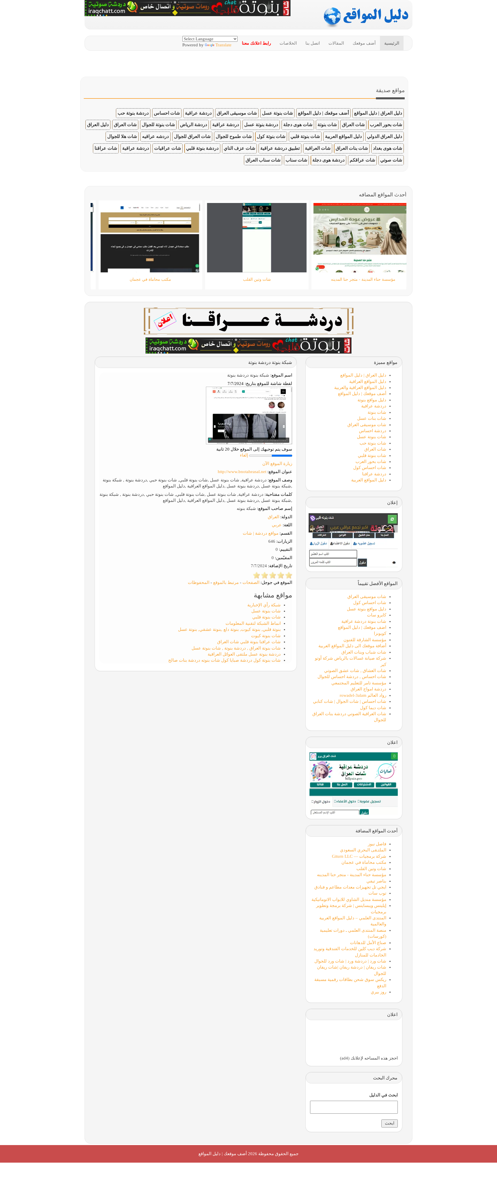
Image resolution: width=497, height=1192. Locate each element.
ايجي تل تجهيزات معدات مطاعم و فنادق (350, 887)
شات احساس (167, 113)
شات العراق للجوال (192, 136)
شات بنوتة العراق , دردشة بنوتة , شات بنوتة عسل (236, 648)
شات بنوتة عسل (277, 113)
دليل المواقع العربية (343, 136)
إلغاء (244, 455)
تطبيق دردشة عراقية (280, 148)
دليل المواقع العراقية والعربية (360, 387)
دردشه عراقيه (155, 136)
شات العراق (353, 124)
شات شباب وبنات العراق (363, 652)
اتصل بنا (312, 43)
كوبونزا (380, 633)
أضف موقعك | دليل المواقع (323, 113)
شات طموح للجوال (234, 136)
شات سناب (296, 159)
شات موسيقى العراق (237, 113)
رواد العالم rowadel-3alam (363, 695)
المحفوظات (198, 582)
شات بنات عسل (371, 418)
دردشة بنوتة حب (133, 113)
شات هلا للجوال (122, 136)
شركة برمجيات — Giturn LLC (359, 856)
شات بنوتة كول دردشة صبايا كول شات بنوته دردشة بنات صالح (224, 660)
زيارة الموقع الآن (277, 463)
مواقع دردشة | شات (260, 533)
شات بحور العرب (386, 124)
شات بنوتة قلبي (305, 136)
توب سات (377, 893)
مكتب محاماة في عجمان (363, 862)
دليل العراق (98, 124)
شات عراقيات (167, 148)
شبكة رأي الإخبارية (264, 605)
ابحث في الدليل (383, 1095)
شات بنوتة (327, 124)
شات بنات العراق (352, 148)
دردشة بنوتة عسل (261, 124)
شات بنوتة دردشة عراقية (363, 621)
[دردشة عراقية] (248, 345)
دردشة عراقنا (374, 474)
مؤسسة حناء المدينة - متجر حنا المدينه (351, 874)
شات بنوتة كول (271, 136)
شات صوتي (391, 159)
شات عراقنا (106, 148)
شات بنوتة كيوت (266, 635)
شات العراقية (317, 148)
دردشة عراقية (198, 113)
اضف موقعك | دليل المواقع (362, 627)
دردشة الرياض (193, 124)
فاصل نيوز (377, 844)
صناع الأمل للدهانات (368, 942)
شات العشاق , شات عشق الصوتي (355, 670)
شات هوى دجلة (297, 124)
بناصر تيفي (376, 881)
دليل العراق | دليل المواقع (378, 113)
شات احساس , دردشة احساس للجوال (352, 676)
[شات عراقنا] (248, 320)
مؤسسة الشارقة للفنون (364, 639)
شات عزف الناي (239, 148)
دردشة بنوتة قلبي (202, 148)
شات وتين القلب (371, 868)
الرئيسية (391, 43)
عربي (277, 525)
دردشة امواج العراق (368, 689)
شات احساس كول (369, 467)
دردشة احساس (372, 430)
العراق (273, 517)
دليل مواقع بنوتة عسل (366, 609)
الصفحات (250, 582)
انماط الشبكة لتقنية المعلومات (253, 623)
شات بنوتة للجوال (158, 124)
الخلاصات (288, 43)
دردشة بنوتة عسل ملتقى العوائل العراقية (244, 654)
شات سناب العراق (263, 159)
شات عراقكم (362, 159)
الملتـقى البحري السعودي (363, 850)
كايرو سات (376, 615)
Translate (223, 45)
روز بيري (378, 992)
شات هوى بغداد (387, 148)
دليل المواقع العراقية (367, 381)
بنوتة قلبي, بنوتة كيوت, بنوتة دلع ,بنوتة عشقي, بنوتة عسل (229, 629)
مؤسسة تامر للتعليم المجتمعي (358, 683)
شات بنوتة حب (373, 443)
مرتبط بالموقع (226, 582)
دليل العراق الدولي (384, 136)
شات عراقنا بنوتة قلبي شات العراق (249, 641)
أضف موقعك (364, 43)
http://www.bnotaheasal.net (242, 471)
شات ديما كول (373, 707)
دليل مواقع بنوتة (372, 400)
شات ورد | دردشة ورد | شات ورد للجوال (350, 961)
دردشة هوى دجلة (328, 159)
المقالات (336, 43)
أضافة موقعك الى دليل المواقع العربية (352, 646)
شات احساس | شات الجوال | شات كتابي (349, 701)
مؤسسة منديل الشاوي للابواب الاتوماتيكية (348, 899)
